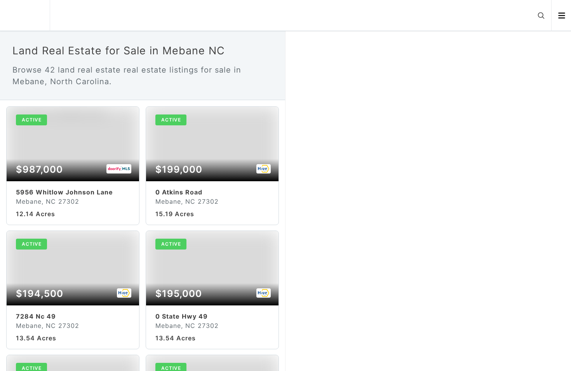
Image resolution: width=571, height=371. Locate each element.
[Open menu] (561, 15)
